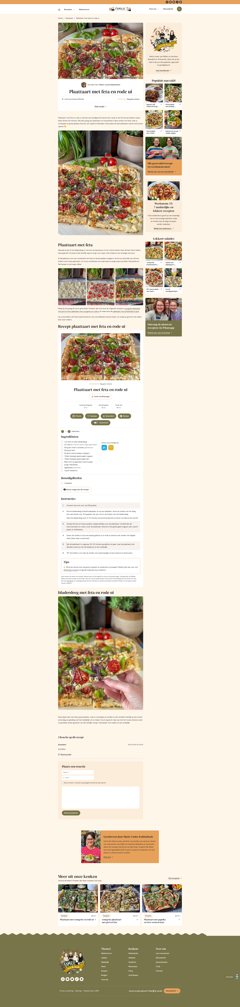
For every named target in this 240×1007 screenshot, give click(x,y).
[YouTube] (173, 2)
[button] (118, 99)
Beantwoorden (66, 754)
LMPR (97, 991)
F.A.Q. (158, 966)
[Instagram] (167, 2)
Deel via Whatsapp (102, 396)
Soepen (104, 971)
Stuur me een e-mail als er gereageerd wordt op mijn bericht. (85, 783)
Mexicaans (133, 966)
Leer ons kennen (162, 70)
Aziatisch (132, 962)
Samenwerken (161, 962)
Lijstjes (104, 958)
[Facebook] (170, 2)
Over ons (152, 9)
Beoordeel (110, 416)
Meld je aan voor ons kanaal (159, 333)
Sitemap (78, 991)
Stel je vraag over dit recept (77, 489)
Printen (78, 416)
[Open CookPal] (237, 977)
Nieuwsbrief (168, 9)
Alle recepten (174, 878)
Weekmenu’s (84, 9)
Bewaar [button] (126, 416)
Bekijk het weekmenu (162, 228)
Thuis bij (104, 979)
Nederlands (133, 953)
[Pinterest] (180, 2)
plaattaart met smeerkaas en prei (126, 311)
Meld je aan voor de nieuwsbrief (161, 172)
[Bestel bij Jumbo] (111, 447)
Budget (104, 975)
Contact (159, 971)
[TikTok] (177, 2)
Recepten (68, 9)
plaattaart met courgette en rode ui (85, 311)
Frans (131, 971)
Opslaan (93, 416)
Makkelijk (105, 962)
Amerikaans (133, 975)
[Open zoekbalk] (179, 9)
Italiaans (132, 958)
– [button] (62, 431)
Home (60, 18)
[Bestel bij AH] (104, 447)
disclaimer (70, 581)
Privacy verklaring (66, 991)
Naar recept (99, 106)
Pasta (103, 966)
